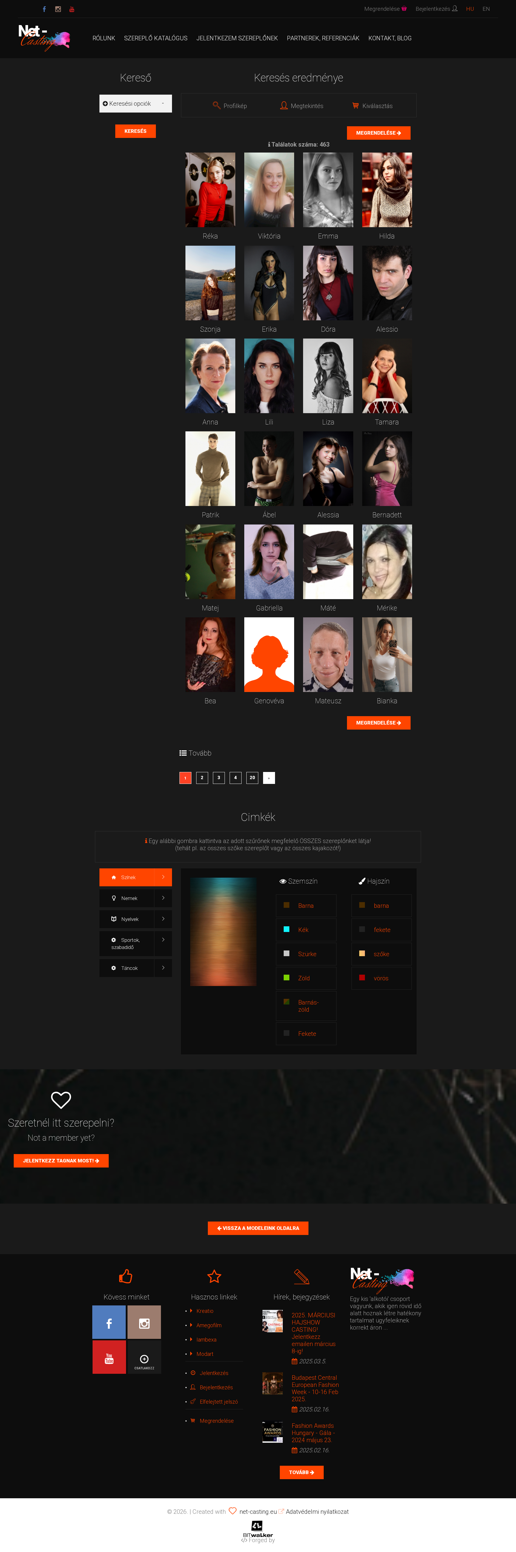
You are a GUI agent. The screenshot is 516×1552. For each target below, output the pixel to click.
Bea (210, 701)
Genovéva (269, 701)
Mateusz (328, 701)
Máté (328, 608)
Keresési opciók (129, 103)
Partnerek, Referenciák (323, 38)
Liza (328, 422)
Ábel (269, 515)
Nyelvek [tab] (129, 919)
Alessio (387, 329)
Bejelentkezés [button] (434, 8)
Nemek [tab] (128, 898)
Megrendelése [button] (382, 8)
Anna (210, 422)
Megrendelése (376, 133)
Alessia (328, 515)
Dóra (328, 329)
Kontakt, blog (390, 38)
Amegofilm (208, 1325)
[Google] (72, 10)
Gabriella (269, 608)
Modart (204, 1354)
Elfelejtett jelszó (218, 1402)
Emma (328, 236)
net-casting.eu (258, 1511)
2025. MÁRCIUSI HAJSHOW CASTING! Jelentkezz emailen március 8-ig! (314, 1333)
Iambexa (205, 1339)
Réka (210, 236)
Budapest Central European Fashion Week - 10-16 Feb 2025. (315, 1388)
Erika (269, 329)
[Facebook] (44, 10)
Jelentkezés (213, 1373)
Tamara (387, 422)
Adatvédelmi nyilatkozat (316, 1511)
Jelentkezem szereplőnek (237, 38)
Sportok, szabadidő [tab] (125, 943)
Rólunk (104, 38)
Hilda (387, 236)
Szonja (210, 329)
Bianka (387, 701)
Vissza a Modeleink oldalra (260, 1228)
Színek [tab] (128, 877)
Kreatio (204, 1311)
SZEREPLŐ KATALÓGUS (156, 38)
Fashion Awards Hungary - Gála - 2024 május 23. (313, 1433)
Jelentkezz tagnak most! (59, 1161)
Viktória (269, 236)
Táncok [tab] (129, 968)
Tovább (299, 1472)
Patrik (210, 515)
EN (486, 8)
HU (470, 8)
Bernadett (387, 515)
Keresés (136, 131)
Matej (210, 608)
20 (252, 777)
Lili (269, 422)
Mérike (387, 608)
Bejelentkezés (216, 1387)
